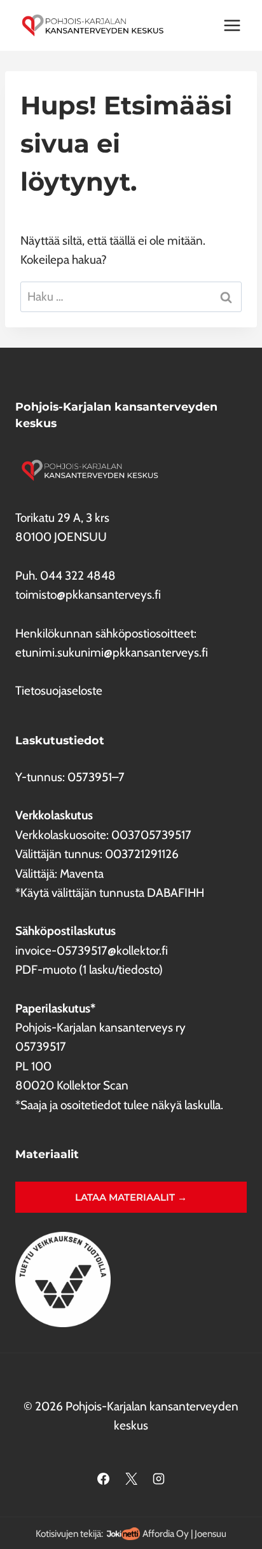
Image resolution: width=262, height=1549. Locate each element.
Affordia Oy (165, 1533)
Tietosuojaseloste (58, 690)
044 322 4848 (78, 575)
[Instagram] (159, 1479)
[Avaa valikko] (232, 25)
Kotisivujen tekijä (68, 1533)
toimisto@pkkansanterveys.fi (88, 594)
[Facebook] (103, 1479)
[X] (131, 1479)
